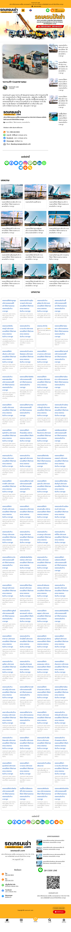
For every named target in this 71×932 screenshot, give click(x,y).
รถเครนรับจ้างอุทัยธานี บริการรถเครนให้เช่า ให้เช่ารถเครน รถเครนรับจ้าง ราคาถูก (44, 305)
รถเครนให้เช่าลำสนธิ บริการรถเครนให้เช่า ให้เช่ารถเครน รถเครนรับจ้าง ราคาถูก (34, 283)
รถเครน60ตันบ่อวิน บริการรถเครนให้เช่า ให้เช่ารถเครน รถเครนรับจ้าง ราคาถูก (61, 793)
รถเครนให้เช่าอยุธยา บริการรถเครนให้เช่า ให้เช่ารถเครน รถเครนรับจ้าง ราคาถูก (44, 616)
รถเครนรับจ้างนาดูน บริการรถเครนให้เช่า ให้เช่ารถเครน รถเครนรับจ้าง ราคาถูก (26, 537)
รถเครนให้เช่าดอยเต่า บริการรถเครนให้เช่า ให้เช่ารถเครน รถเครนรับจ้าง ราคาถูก (61, 461)
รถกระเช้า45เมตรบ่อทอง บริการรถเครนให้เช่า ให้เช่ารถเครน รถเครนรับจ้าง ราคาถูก (44, 590)
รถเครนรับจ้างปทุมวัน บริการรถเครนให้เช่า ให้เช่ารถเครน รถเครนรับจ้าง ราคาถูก (26, 666)
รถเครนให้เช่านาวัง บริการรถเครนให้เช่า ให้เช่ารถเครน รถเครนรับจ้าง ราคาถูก (8, 562)
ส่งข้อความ (8, 897)
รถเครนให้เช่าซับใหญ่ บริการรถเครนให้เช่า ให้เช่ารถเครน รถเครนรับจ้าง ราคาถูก (44, 461)
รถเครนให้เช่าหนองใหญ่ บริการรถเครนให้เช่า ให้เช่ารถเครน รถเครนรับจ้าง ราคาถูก (53, 841)
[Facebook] (11, 163)
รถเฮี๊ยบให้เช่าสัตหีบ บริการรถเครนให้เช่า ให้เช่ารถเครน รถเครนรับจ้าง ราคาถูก (63, 119)
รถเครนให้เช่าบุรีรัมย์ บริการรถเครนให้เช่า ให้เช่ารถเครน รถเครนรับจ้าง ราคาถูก (61, 641)
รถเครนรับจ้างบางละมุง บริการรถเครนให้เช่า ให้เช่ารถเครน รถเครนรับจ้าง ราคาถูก (44, 537)
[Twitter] (21, 163)
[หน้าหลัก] (7, 920)
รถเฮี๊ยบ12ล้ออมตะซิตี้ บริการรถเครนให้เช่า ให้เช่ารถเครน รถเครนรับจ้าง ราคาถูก (26, 793)
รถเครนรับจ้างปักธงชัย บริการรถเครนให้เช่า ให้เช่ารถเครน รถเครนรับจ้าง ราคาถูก (9, 743)
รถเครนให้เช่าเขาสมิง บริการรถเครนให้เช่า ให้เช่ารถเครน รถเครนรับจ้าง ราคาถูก (11, 204)
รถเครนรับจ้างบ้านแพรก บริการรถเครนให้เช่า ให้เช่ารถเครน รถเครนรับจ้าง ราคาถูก (61, 743)
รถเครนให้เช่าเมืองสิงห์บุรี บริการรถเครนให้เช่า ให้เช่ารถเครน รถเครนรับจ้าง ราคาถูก (61, 486)
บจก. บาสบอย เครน (10, 891)
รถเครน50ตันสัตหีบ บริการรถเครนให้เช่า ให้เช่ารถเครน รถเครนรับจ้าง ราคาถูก (62, 616)
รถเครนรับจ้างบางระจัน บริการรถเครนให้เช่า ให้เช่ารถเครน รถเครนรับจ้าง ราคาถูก (26, 331)
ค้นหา (49, 922)
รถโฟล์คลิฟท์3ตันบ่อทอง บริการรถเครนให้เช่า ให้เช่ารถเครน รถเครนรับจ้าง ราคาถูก (26, 562)
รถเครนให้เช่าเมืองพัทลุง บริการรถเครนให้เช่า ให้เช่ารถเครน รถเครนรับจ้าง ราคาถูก (54, 862)
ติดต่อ (35, 921)
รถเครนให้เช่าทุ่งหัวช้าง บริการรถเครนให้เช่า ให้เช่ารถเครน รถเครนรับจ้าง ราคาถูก (9, 435)
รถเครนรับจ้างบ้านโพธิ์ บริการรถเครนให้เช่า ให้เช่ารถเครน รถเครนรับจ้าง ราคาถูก (26, 641)
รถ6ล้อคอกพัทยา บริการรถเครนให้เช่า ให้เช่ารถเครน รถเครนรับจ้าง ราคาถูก (61, 435)
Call (56, 9)
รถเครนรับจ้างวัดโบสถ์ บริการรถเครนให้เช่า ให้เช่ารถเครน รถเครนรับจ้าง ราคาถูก (61, 717)
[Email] (35, 163)
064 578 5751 (9, 880)
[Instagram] (25, 163)
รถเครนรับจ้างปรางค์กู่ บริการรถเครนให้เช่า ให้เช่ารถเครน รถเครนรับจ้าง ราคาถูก (9, 692)
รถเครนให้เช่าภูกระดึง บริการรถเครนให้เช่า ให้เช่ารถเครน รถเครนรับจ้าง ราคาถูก (44, 486)
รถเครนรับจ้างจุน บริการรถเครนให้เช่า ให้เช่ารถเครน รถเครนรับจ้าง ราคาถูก (59, 257)
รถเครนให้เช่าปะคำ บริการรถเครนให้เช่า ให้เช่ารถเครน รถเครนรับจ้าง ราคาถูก (11, 283)
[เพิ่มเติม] (64, 920)
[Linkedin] (39, 163)
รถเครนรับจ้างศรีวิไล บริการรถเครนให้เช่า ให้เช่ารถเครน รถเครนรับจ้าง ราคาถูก (61, 537)
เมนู (21, 922)
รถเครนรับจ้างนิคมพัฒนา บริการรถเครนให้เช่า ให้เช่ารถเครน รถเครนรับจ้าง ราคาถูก (61, 410)
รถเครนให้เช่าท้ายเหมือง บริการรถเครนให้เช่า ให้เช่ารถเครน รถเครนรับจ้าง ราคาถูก (26, 435)
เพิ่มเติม (64, 922)
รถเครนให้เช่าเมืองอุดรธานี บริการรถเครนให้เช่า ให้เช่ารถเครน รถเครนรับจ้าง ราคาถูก (61, 692)
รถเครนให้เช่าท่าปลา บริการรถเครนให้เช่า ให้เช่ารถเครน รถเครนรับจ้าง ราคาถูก (44, 717)
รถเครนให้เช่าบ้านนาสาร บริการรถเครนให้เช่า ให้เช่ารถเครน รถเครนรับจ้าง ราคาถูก (44, 692)
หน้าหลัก (7, 922)
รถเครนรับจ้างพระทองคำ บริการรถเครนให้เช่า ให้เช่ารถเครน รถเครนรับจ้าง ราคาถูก (26, 616)
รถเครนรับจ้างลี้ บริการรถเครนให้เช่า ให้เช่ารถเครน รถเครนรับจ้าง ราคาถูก (61, 305)
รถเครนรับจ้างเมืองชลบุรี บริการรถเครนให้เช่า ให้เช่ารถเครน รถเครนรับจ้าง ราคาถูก (11, 257)
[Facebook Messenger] (16, 163)
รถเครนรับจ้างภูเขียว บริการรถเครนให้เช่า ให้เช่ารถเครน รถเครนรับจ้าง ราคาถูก (9, 666)
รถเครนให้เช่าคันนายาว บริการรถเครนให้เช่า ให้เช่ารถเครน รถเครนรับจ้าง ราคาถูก (61, 666)
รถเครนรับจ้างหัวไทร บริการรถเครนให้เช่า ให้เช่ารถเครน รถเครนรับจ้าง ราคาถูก (44, 562)
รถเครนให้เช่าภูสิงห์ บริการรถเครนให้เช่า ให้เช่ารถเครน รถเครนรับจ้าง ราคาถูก (9, 616)
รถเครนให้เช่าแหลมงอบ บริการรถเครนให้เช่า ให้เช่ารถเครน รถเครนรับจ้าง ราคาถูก (44, 666)
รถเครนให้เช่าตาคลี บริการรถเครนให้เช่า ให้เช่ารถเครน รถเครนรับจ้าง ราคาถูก (26, 486)
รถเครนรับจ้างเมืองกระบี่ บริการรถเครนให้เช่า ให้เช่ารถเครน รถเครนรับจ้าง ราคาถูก (61, 511)
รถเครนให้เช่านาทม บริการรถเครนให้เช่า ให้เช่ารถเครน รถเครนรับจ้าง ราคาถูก (26, 410)
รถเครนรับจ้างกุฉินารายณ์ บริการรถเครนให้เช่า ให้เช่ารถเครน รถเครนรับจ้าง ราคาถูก (26, 305)
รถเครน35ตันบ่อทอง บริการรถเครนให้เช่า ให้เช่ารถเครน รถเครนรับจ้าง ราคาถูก (44, 793)
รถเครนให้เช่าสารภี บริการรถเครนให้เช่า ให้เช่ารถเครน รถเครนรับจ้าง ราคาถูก (61, 356)
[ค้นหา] (49, 920)
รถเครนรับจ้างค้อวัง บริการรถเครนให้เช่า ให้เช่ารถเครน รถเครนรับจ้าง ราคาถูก (63, 50)
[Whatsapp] (44, 163)
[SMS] (30, 163)
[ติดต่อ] (35, 919)
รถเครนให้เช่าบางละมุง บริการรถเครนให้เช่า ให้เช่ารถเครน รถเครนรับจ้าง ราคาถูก (54, 855)
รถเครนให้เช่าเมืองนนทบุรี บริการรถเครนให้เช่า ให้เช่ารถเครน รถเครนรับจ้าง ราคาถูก (44, 641)
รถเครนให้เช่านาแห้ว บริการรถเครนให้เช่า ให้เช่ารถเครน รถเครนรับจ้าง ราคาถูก (9, 410)
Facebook (8, 890)
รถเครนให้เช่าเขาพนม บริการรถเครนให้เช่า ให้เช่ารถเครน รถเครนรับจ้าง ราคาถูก (44, 382)
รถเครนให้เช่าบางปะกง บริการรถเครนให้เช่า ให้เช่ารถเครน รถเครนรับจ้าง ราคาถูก (44, 356)
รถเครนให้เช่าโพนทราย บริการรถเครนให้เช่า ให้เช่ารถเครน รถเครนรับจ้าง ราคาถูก (44, 435)
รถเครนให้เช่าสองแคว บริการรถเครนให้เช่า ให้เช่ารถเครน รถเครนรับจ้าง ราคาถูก (61, 331)
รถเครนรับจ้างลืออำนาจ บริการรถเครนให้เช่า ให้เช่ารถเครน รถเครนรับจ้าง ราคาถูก (44, 743)
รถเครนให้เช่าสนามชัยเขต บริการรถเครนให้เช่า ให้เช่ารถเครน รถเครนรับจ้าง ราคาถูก (34, 230)
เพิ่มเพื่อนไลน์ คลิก (10, 884)
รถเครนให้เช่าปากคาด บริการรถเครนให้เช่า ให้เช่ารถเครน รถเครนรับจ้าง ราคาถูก (26, 717)
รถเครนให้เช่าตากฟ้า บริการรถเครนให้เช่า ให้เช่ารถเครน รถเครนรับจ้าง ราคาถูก (9, 486)
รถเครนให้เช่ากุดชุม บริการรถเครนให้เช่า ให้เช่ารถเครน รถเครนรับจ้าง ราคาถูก (9, 305)
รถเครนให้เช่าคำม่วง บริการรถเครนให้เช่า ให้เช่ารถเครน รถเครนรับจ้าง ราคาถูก (63, 84)
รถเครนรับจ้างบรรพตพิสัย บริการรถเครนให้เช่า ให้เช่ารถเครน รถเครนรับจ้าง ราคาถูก (59, 283)
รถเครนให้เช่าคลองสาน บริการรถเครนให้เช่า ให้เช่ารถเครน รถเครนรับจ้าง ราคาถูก (27, 511)
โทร (6, 873)
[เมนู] (21, 920)
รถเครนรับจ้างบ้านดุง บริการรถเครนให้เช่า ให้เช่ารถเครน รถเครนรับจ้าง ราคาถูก (9, 537)
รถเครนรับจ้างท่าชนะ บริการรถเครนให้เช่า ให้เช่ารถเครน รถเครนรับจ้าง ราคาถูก (9, 461)
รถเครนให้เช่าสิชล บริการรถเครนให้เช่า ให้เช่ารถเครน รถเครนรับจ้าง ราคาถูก (63, 102)
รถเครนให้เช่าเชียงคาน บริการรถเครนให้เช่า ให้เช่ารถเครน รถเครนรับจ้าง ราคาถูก (59, 204)
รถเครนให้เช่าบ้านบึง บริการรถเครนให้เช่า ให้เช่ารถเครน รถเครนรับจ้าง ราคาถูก (9, 511)
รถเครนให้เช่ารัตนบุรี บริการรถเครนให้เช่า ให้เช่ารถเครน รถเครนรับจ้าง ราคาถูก (9, 590)
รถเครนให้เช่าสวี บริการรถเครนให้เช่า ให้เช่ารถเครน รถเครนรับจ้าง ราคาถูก (63, 67)
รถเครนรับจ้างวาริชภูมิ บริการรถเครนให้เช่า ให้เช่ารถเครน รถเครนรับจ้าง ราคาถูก (44, 410)
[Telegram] (21, 168)
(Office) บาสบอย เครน (11, 886)
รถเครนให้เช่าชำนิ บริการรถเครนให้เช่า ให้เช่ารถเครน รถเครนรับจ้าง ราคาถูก (34, 257)
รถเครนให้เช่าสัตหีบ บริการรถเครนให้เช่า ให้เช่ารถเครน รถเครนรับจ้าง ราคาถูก (27, 382)
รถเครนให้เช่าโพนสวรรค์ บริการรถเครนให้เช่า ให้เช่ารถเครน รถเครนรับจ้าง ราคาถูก (26, 590)
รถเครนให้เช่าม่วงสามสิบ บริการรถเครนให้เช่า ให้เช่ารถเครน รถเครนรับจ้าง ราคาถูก (44, 511)
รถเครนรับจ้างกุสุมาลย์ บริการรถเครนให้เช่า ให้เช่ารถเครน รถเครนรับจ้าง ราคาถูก (26, 461)
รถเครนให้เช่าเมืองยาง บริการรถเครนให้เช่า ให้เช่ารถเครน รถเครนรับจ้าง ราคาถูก (61, 382)
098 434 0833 (59, 11)
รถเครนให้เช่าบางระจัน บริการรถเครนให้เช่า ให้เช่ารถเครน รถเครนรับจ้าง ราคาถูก (61, 768)
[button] (23, 10)
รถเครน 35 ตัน (42, 326)
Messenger (9, 895)
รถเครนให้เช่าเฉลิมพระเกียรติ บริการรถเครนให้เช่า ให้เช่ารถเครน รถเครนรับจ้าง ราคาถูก (61, 564)
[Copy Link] (30, 168)
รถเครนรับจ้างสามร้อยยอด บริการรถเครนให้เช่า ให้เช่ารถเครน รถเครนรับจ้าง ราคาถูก (26, 356)
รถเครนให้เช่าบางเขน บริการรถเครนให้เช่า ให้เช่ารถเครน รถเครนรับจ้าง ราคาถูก (26, 768)
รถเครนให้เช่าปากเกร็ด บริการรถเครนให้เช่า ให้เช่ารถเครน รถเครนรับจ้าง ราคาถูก (26, 743)
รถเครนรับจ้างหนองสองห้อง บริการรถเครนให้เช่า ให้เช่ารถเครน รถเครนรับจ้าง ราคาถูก (8, 383)
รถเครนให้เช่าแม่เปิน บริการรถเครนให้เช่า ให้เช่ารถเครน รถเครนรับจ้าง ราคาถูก (53, 848)
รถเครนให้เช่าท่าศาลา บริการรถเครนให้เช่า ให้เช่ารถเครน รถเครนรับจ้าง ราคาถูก (9, 641)
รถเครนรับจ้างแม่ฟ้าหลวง (33, 202)
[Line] (7, 163)
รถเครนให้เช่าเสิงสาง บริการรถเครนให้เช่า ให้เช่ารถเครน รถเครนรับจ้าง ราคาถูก (9, 356)
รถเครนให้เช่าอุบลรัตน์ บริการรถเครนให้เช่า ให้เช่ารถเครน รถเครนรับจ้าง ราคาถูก (9, 768)
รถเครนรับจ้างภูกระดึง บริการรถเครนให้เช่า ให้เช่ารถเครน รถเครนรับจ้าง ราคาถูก (59, 230)
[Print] (25, 168)
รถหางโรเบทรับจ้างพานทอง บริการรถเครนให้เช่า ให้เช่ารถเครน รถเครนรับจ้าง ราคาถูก (9, 717)
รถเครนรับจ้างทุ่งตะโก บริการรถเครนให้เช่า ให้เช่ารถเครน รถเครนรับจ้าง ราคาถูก (61, 590)
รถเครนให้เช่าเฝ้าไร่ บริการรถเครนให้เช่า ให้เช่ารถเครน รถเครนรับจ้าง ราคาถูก (11, 230)
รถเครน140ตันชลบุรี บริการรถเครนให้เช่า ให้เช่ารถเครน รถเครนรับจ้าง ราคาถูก (9, 331)
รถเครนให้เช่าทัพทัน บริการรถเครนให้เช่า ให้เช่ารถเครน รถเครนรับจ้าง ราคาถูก (9, 793)
